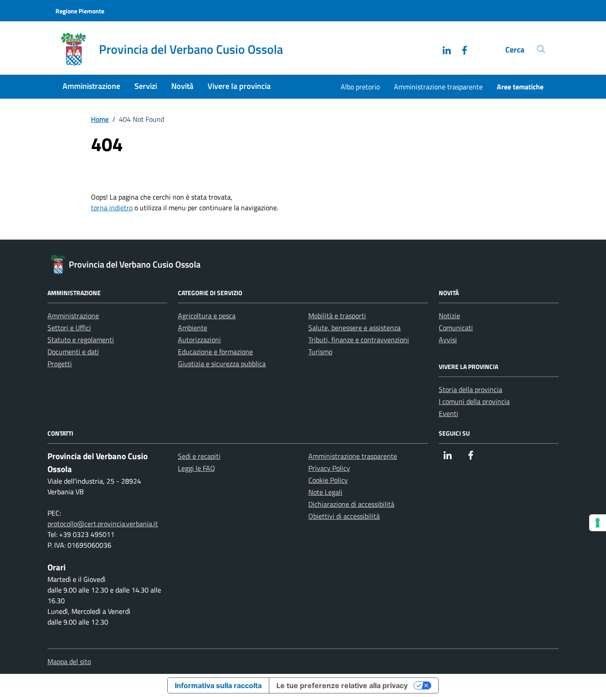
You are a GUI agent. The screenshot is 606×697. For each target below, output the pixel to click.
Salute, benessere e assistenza (354, 327)
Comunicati (456, 327)
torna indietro (112, 207)
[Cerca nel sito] (541, 49)
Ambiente (192, 327)
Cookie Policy (328, 480)
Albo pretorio (360, 86)
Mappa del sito (69, 661)
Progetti (59, 363)
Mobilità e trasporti (337, 315)
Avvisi (448, 339)
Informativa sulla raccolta (218, 685)
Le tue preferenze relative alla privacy (342, 685)
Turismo (320, 351)
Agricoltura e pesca (207, 315)
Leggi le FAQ (196, 468)
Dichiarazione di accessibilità (351, 504)
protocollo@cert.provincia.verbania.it (102, 523)
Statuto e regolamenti (80, 339)
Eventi (448, 413)
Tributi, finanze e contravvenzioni (358, 339)
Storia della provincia (470, 389)
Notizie (449, 315)
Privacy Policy (329, 468)
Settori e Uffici (69, 327)
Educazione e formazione (215, 351)
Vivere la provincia (239, 86)
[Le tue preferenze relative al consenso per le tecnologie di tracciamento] (597, 522)
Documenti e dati (73, 351)
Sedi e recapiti (199, 456)
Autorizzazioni (199, 339)
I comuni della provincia (474, 401)
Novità (182, 86)
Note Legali (325, 492)
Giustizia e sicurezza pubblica (222, 363)
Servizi (145, 86)
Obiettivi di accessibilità (344, 516)
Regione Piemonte (79, 11)
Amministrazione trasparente (438, 86)
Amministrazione (91, 86)
